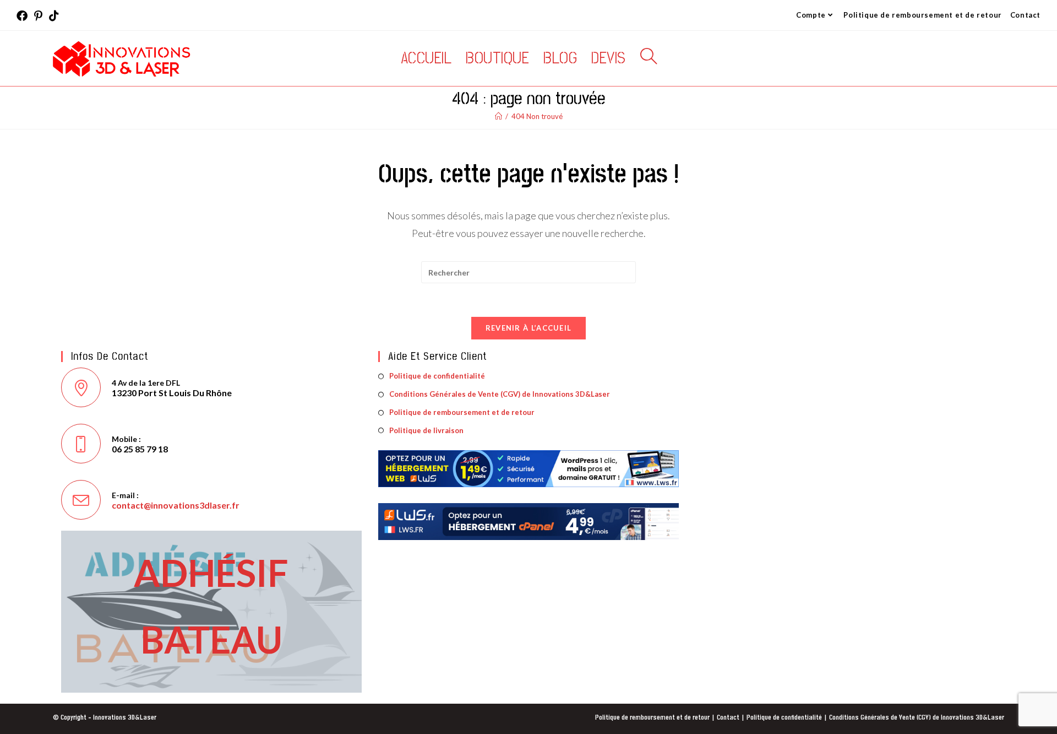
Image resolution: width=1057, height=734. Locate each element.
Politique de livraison (426, 430)
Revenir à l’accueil (529, 327)
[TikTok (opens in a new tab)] (54, 15)
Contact (1025, 14)
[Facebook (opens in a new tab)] (24, 15)
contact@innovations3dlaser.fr (175, 505)
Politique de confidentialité (437, 375)
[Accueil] (498, 116)
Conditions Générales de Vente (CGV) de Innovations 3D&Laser (499, 394)
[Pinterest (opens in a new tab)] (38, 15)
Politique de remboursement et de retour (922, 14)
